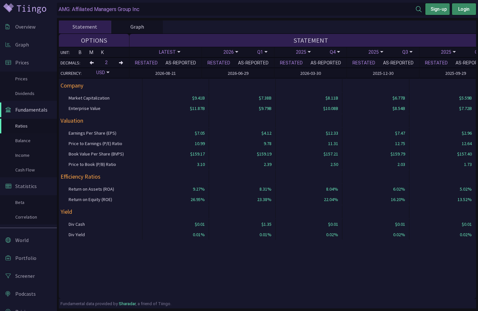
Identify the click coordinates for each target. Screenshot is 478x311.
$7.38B (265, 98)
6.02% (399, 189)
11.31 (333, 143)
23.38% (264, 199)
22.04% (331, 199)
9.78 (268, 143)
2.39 (268, 164)
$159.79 (398, 154)
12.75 (400, 143)
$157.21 (331, 154)
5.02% (466, 189)
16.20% (398, 199)
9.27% (199, 189)
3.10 (201, 164)
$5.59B (465, 98)
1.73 (468, 164)
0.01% (199, 234)
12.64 (467, 143)
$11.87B (197, 108)
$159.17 (197, 154)
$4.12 (266, 133)
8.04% (332, 189)
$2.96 (467, 133)
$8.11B (331, 98)
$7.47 (400, 133)
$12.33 (332, 133)
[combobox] (236, 9)
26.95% (198, 199)
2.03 (401, 164)
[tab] (85, 27)
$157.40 (464, 154)
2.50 (334, 164)
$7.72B (465, 108)
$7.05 (200, 133)
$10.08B (330, 108)
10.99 (200, 143)
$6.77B (398, 98)
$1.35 (266, 224)
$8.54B (398, 108)
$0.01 (200, 224)
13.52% (465, 199)
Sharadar (127, 303)
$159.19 (264, 154)
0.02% (332, 234)
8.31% (265, 189)
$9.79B (265, 108)
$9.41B (198, 98)
